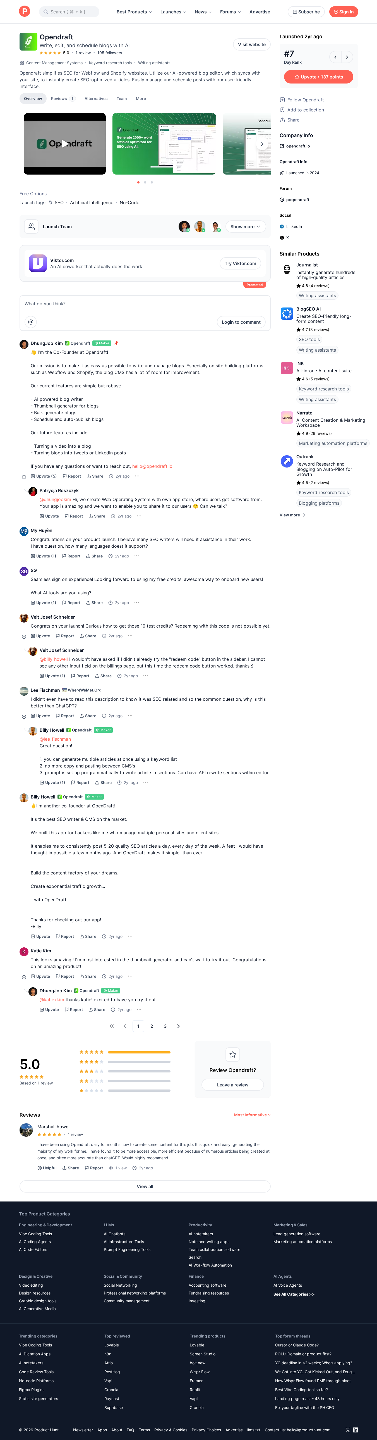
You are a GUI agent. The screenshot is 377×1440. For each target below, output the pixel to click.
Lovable (111, 1345)
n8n (107, 1353)
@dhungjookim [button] (55, 499)
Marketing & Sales (290, 1224)
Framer (196, 1380)
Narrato (304, 413)
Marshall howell (54, 1126)
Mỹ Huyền (41, 530)
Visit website (252, 44)
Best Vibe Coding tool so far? (301, 1389)
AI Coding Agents (35, 1241)
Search (195, 1257)
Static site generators (38, 1398)
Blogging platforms (319, 503)
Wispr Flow (200, 1371)
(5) (46, 476)
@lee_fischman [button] (55, 739)
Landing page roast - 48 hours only (307, 1398)
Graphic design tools (37, 1300)
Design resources (35, 1293)
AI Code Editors (33, 1249)
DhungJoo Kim (47, 343)
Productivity (200, 1224)
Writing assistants (154, 62)
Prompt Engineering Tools (127, 1249)
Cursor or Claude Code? (297, 1345)
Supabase (113, 1407)
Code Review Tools (36, 1371)
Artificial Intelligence (91, 202)
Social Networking (120, 1285)
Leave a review (232, 1085)
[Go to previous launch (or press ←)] (335, 57)
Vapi (108, 1380)
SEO (59, 202)
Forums (228, 12)
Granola (111, 1389)
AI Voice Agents (287, 1285)
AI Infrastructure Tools (124, 1241)
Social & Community (123, 1276)
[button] (140, 98)
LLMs (109, 1224)
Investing (197, 1300)
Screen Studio (202, 1353)
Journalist (307, 265)
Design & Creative (35, 1276)
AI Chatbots (114, 1233)
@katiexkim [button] (52, 999)
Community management (127, 1300)
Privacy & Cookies (170, 1429)
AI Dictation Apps (35, 1353)
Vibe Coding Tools (35, 1233)
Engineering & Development (45, 1224)
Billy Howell (52, 730)
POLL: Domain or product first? (303, 1353)
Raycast (111, 1398)
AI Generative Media (37, 1308)
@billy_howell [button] (54, 659)
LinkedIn (294, 226)
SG (34, 570)
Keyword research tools (110, 62)
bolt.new (197, 1362)
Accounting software (207, 1285)
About (116, 1429)
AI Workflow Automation (210, 1265)
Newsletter (83, 1429)
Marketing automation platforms (333, 443)
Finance (196, 1276)
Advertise (259, 12)
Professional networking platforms (135, 1293)
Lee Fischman (45, 690)
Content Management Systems (54, 62)
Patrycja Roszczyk (59, 490)
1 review (83, 52)
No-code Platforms (36, 1380)
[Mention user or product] (31, 322)
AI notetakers (201, 1233)
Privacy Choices (206, 1429)
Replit (195, 1389)
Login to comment (241, 322)
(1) (46, 556)
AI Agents (282, 1276)
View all (145, 1186)
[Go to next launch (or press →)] (347, 57)
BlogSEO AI (308, 309)
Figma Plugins (31, 1389)
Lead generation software (296, 1233)
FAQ (130, 1429)
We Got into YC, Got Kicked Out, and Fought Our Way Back (315, 1372)
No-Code (129, 202)
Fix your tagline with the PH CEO (304, 1407)
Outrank (305, 456)
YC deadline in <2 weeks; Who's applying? (313, 1362)
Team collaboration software (214, 1249)
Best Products (132, 12)
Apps (102, 1429)
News (201, 12)
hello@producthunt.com (308, 1429)
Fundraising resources (209, 1293)
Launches (170, 12)
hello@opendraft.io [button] (152, 466)
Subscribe (309, 12)
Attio (108, 1362)
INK (300, 363)
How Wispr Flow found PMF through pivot (313, 1380)
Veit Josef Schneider (53, 617)
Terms (144, 1429)
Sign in (346, 12)
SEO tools (309, 339)
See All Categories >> (294, 1294)
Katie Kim (41, 950)
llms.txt (253, 1429)
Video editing (31, 1285)
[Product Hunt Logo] (24, 12)
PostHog (112, 1371)
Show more (242, 226)
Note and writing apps (209, 1241)
